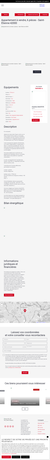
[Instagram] (10, 426)
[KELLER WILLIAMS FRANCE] (44, 5)
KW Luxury (40, 427)
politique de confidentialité (14, 367)
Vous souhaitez (29, 346)
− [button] (1, 305)
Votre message (7, 350)
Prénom (6, 339)
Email (5, 343)
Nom (28, 339)
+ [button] (1, 303)
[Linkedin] (13, 426)
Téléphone (29, 343)
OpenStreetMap (42, 322)
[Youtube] (8, 426)
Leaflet (37, 322)
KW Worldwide (41, 429)
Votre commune (8, 347)
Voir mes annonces (37, 116)
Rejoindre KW (41, 423)
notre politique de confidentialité (9, 453)
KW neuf (40, 425)
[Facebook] (5, 426)
